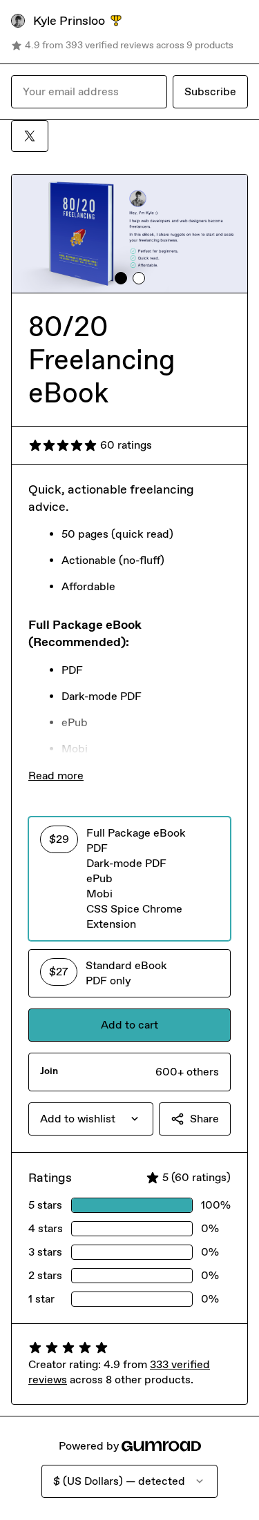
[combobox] (90, 1119)
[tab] (121, 278)
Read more (56, 775)
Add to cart (129, 1024)
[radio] (129, 879)
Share (204, 1118)
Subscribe (210, 91)
